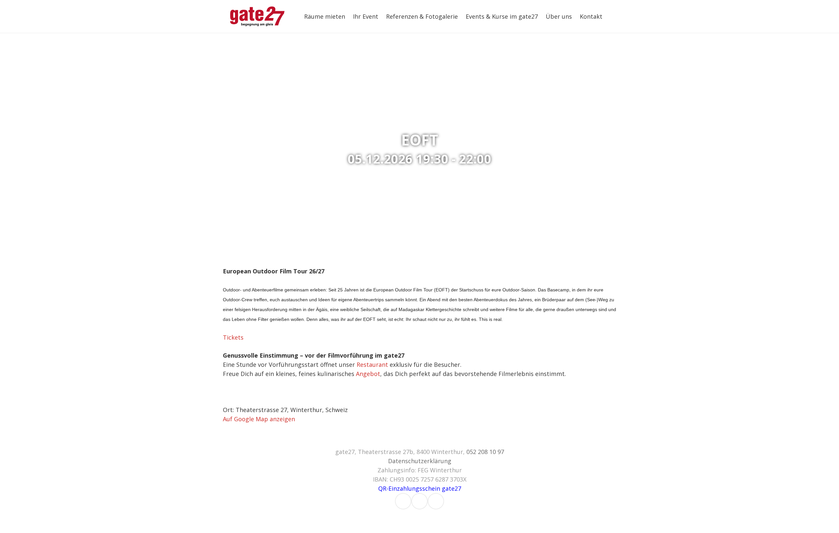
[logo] (257, 16)
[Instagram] (403, 501)
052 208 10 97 (485, 452)
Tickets (233, 337)
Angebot (368, 374)
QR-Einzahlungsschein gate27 (419, 488)
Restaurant (372, 364)
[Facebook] (419, 501)
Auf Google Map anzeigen (259, 419)
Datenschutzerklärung (419, 461)
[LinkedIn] (436, 501)
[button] (607, 16)
